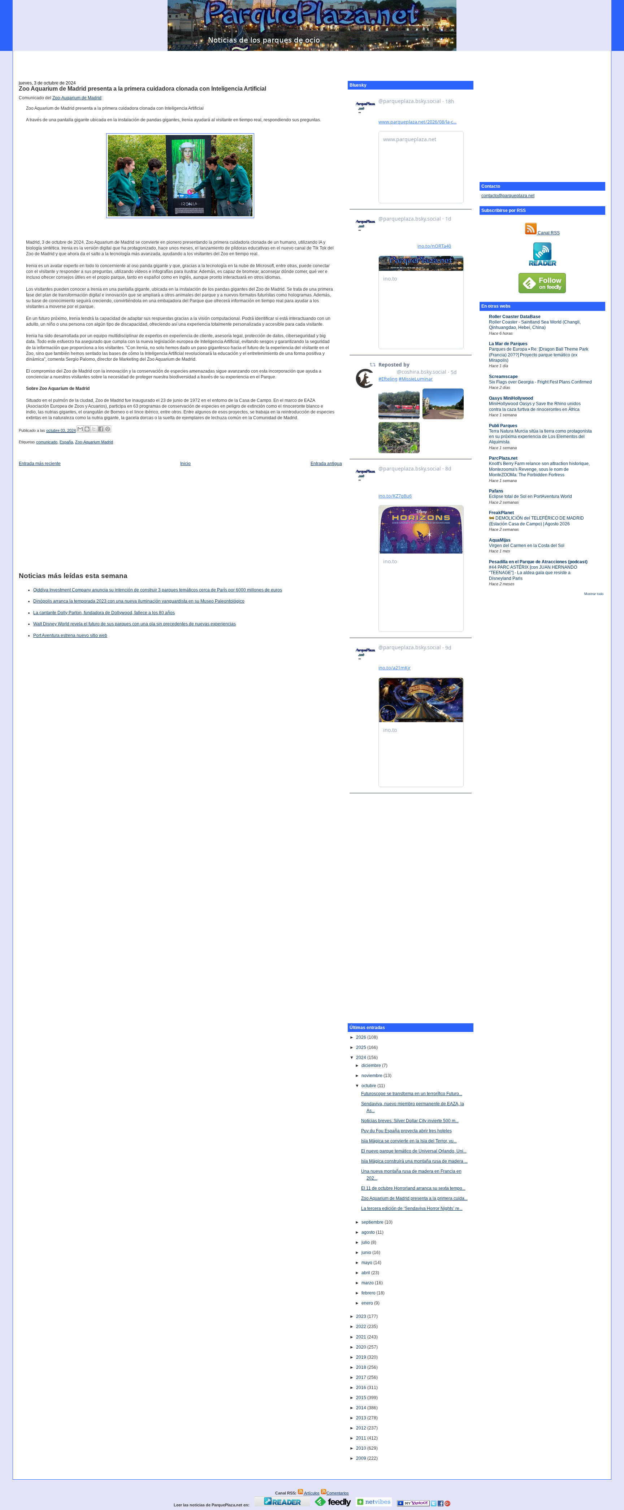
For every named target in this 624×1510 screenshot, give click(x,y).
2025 (361, 1047)
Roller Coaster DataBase (515, 316)
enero (367, 1303)
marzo (368, 1282)
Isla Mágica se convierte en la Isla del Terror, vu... (409, 1141)
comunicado (46, 442)
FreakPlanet (501, 512)
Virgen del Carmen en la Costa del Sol (526, 545)
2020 (361, 1347)
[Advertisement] (312, 62)
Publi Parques (503, 425)
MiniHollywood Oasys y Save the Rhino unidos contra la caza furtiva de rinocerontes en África (535, 406)
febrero (369, 1293)
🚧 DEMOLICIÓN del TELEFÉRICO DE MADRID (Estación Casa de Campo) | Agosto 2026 (536, 521)
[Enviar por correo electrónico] (80, 429)
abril (366, 1272)
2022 (361, 1326)
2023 (361, 1316)
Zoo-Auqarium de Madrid (76, 97)
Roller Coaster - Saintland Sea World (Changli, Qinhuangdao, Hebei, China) (535, 325)
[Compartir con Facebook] (100, 429)
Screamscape (503, 376)
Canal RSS (548, 232)
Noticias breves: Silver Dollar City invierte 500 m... (410, 1120)
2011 (361, 1438)
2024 (361, 1057)
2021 (361, 1337)
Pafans (496, 491)
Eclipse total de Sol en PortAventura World (530, 496)
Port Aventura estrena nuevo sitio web (70, 635)
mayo (367, 1262)
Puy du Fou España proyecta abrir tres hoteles (406, 1130)
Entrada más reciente (40, 463)
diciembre (371, 1065)
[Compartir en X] (94, 429)
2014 (361, 1407)
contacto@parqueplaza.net (507, 195)
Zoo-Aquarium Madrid (94, 442)
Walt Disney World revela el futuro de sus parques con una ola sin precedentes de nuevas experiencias (134, 623)
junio (366, 1252)
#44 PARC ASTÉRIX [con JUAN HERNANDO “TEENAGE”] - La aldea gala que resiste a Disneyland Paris (533, 573)
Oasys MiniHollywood (511, 398)
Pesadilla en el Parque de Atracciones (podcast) (538, 561)
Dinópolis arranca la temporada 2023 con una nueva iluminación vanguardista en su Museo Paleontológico (138, 601)
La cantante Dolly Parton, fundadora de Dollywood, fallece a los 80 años (104, 612)
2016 (361, 1387)
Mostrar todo (593, 594)
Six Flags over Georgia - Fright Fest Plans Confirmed (540, 382)
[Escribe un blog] (87, 429)
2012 (361, 1428)
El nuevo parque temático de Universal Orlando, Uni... (414, 1151)
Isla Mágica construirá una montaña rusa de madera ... (414, 1161)
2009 (361, 1458)
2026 (361, 1037)
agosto (368, 1232)
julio (366, 1242)
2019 (361, 1357)
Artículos (311, 1493)
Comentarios (337, 1493)
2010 (361, 1448)
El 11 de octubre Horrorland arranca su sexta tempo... (413, 1188)
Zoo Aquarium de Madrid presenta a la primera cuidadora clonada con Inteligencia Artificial (142, 89)
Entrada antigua (326, 463)
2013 (361, 1417)
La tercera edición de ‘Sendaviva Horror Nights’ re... (412, 1208)
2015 (361, 1397)
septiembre (373, 1222)
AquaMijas (500, 540)
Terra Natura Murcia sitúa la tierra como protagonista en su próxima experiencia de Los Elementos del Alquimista (540, 437)
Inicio (185, 463)
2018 (361, 1367)
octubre (369, 1085)
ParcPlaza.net (503, 458)
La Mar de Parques (508, 343)
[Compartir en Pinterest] (107, 429)
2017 (361, 1377)
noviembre (372, 1075)
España (66, 442)
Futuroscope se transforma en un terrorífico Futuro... (411, 1093)
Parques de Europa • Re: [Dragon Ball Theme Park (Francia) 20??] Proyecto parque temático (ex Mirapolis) (538, 355)
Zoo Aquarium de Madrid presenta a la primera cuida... (414, 1198)
